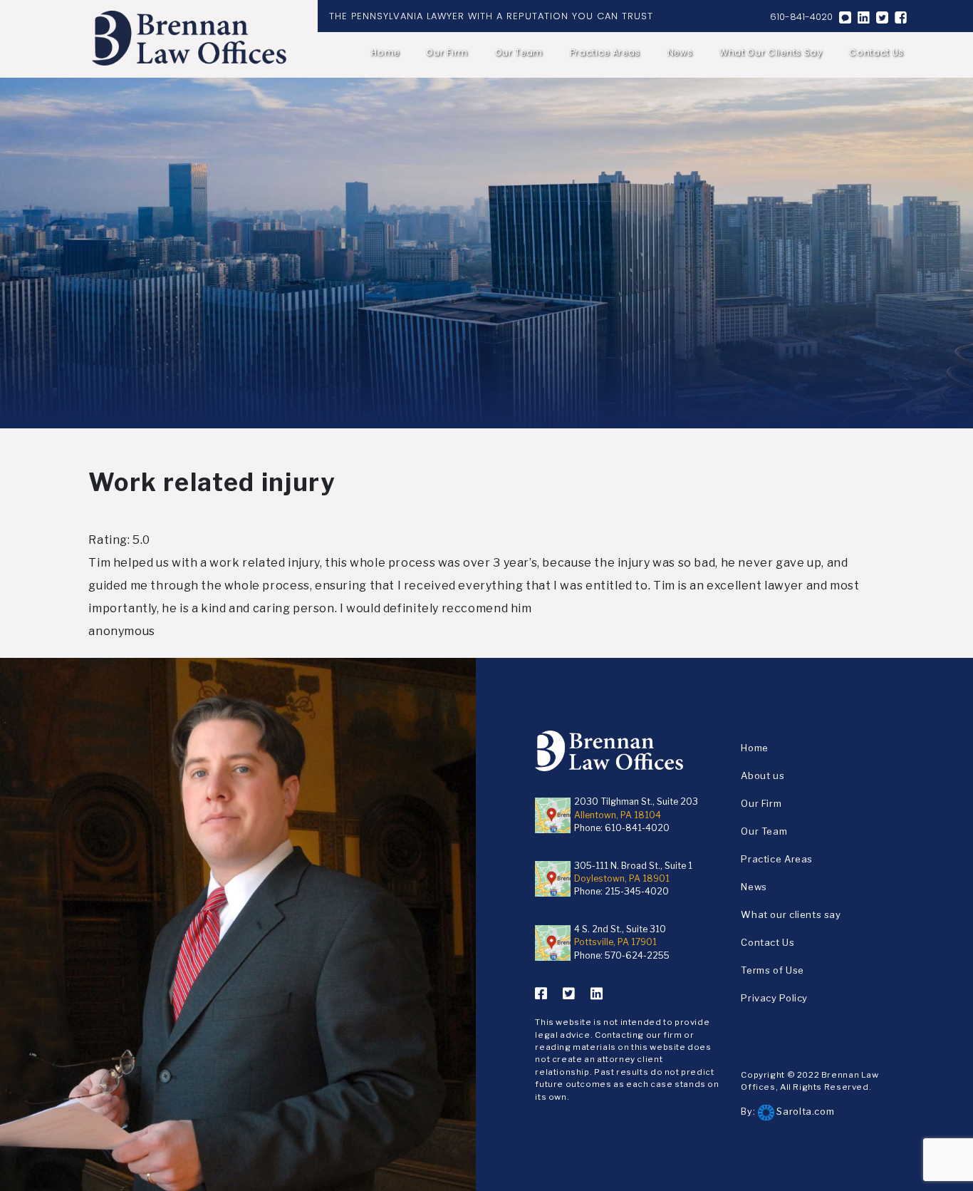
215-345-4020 (637, 891)
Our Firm (446, 52)
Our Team (519, 52)
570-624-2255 (637, 955)
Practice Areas (605, 52)
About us (762, 775)
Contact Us (876, 52)
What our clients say (771, 52)
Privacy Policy (774, 998)
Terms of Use (772, 970)
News (680, 52)
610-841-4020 (801, 17)
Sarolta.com (804, 1111)
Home (385, 52)
